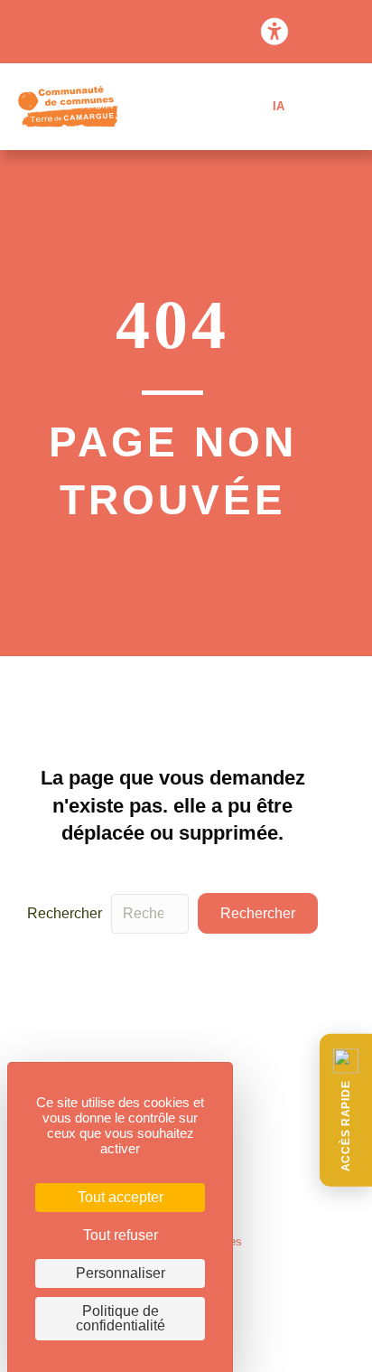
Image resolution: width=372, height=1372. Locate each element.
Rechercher (64, 913)
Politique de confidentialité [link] (120, 1318)
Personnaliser (120, 1273)
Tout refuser (120, 1235)
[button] (346, 1110)
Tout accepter (120, 1197)
